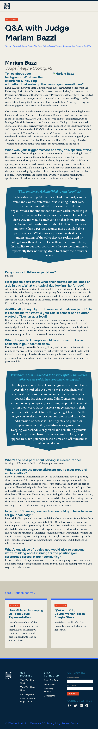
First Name (72, 685)
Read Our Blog (51, 680)
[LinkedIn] (81, 706)
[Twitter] (75, 706)
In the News (50, 684)
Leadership (32, 46)
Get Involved (26, 674)
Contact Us (49, 695)
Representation (69, 46)
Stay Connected (51, 674)
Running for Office (83, 46)
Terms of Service (70, 723)
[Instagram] (69, 706)
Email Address (73, 678)
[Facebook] (86, 706)
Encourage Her (27, 694)
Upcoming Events (48, 690)
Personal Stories (55, 46)
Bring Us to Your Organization (27, 700)
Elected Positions (20, 46)
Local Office (42, 46)
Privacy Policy (53, 723)
